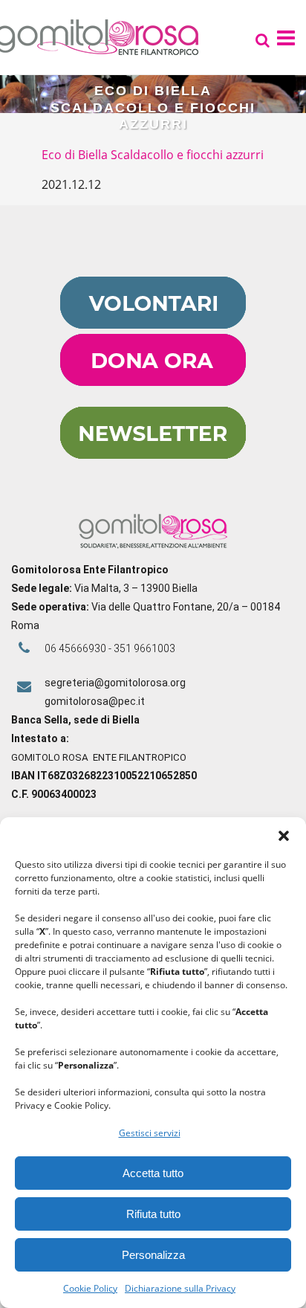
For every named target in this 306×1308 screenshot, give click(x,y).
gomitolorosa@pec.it (96, 701)
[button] (283, 835)
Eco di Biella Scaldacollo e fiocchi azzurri (153, 154)
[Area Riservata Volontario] (153, 325)
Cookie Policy (90, 1288)
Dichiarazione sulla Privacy (180, 1288)
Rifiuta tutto (153, 1214)
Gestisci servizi (149, 1133)
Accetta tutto (153, 1173)
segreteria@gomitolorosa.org (115, 683)
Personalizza (153, 1255)
